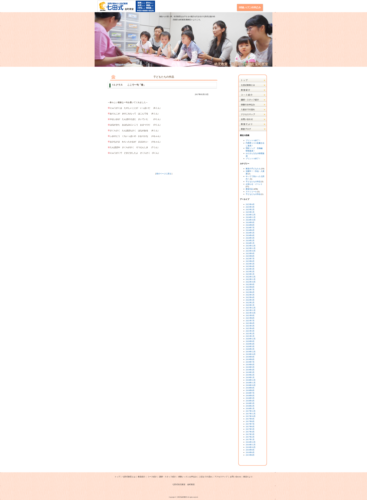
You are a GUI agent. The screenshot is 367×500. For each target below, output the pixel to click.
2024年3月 (250, 238)
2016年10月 (250, 447)
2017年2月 (250, 437)
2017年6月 (250, 426)
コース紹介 (152, 477)
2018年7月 (250, 393)
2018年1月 (250, 408)
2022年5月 (250, 295)
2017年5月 (250, 429)
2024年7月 (250, 228)
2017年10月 (250, 416)
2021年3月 (250, 331)
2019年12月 (250, 352)
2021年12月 (250, 308)
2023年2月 (250, 271)
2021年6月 (250, 323)
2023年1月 (250, 274)
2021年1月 (250, 336)
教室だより (248, 477)
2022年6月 (250, 292)
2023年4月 (250, 266)
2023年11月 (250, 248)
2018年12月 (250, 380)
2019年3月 (250, 372)
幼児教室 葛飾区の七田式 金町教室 (241, 64)
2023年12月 (250, 246)
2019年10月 (250, 354)
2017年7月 (250, 424)
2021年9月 (250, 315)
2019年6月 (250, 364)
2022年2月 (250, 302)
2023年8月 (250, 256)
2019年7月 (250, 362)
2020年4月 (250, 344)
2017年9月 (250, 419)
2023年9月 (250, 253)
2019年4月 (250, 370)
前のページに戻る (163, 174)
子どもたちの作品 (253, 181)
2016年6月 (250, 452)
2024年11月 (250, 217)
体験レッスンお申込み (187, 477)
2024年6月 (250, 230)
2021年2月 (250, 333)
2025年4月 (250, 204)
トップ (117, 477)
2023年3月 (250, 269)
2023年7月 (250, 259)
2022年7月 (250, 290)
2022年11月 (250, 279)
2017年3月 (250, 434)
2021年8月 (250, 318)
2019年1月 (250, 377)
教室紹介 (141, 477)
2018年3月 (250, 403)
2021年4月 (250, 328)
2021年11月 (250, 310)
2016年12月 (250, 442)
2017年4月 (250, 432)
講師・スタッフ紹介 (167, 477)
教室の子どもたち (253, 169)
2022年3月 (250, 300)
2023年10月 (250, 251)
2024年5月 (250, 233)
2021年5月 (250, 326)
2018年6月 (250, 395)
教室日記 (249, 189)
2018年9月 (250, 388)
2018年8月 (250, 390)
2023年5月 (250, 264)
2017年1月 (250, 439)
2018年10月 (250, 385)
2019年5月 (250, 367)
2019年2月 (250, 375)
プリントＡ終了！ (253, 140)
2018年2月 (250, 406)
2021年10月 (250, 313)
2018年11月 (250, 383)
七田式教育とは (128, 477)
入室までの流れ (205, 477)
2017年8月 (250, 421)
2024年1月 (250, 243)
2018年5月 (250, 398)
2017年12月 (250, 411)
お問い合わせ (235, 477)
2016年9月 (250, 450)
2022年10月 (250, 282)
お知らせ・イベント (254, 184)
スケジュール (251, 191)
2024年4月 (250, 235)
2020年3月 (250, 346)
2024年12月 (250, 215)
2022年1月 (250, 305)
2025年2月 (250, 209)
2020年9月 (250, 341)
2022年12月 (250, 277)
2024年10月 (250, 220)
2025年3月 (250, 207)
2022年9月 (250, 284)
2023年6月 (250, 261)
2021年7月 (250, 321)
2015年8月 (250, 455)
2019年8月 (250, 359)
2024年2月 (250, 240)
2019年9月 (250, 357)
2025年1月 (250, 212)
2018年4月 (250, 401)
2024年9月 (250, 222)
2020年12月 (250, 339)
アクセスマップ (221, 477)
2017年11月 (250, 414)
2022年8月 (250, 287)
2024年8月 (250, 225)
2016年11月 (250, 445)
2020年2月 (250, 349)
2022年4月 (250, 297)
